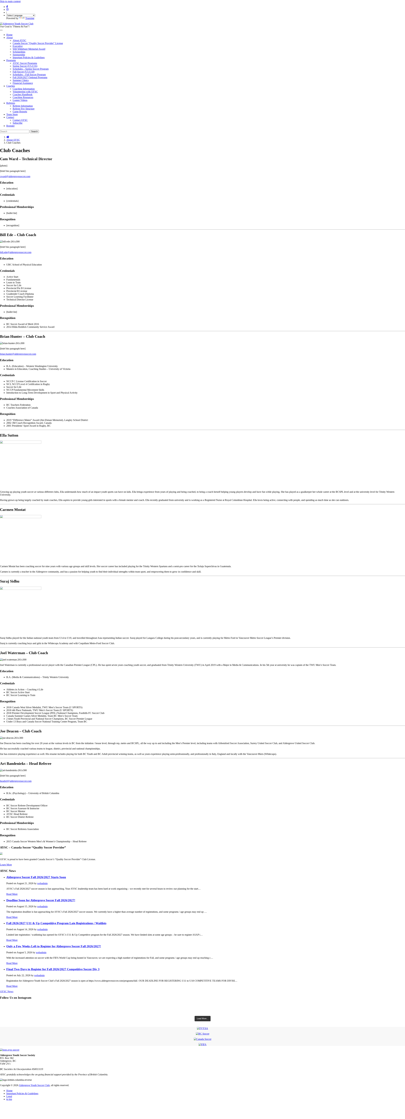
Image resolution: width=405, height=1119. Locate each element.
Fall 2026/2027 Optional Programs (30, 77)
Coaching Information (24, 88)
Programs (11, 60)
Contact (10, 117)
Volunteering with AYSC (25, 91)
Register (10, 125)
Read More (12, 894)
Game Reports (20, 111)
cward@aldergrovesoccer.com (15, 176)
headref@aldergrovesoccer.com (15, 781)
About (9, 37)
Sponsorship (19, 54)
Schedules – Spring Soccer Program (31, 69)
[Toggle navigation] (1, 30)
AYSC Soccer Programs (25, 63)
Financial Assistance (23, 83)
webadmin (42, 883)
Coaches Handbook (22, 94)
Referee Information (23, 106)
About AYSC (19, 40)
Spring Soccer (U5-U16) (25, 66)
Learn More (6, 864)
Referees (10, 103)
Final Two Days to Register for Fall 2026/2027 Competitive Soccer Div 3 (53, 969)
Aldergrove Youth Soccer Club (34, 1085)
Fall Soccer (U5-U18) (23, 71)
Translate (29, 18)
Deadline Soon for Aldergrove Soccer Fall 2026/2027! (40, 900)
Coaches (10, 86)
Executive (18, 46)
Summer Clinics (21, 80)
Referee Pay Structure (23, 108)
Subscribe (17, 123)
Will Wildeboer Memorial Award (29, 49)
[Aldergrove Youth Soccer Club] (16, 23)
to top (9, 1099)
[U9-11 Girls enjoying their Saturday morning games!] (202, 1011)
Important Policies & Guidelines (29, 57)
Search (34, 131)
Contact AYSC (20, 120)
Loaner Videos (20, 100)
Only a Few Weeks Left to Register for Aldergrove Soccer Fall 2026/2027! (53, 946)
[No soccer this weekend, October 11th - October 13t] (202, 1005)
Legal (9, 1096)
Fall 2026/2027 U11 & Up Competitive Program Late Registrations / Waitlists (56, 923)
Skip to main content (10, 1)
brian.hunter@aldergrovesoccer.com (18, 354)
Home (9, 34)
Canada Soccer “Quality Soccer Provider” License (38, 43)
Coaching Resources (23, 97)
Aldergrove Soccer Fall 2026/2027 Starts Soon (36, 877)
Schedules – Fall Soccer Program (29, 74)
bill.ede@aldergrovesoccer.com (15, 252)
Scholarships (19, 51)
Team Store (12, 114)
